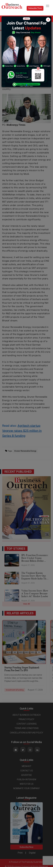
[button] (26, 85)
